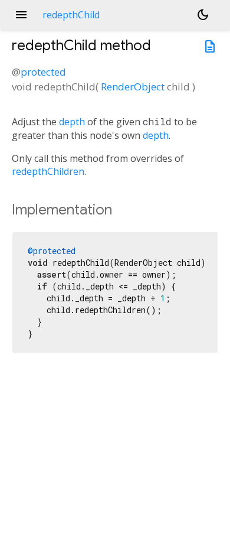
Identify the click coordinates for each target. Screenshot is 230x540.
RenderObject (133, 86)
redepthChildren (48, 171)
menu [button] (21, 15)
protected (43, 72)
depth (72, 121)
